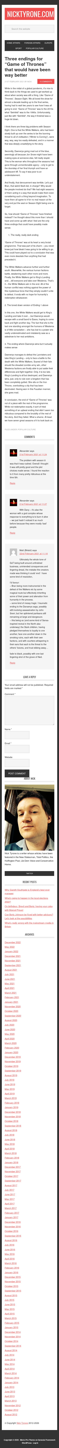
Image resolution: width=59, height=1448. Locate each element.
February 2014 (12, 1377)
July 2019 (9, 1079)
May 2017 (10, 1199)
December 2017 (13, 1166)
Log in (35, 1443)
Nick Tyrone (22, 1422)
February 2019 (12, 1102)
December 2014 (13, 1332)
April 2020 (10, 1038)
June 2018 (10, 1139)
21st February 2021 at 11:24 (33, 454)
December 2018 (13, 1112)
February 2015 (12, 1322)
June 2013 (10, 1391)
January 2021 (11, 1001)
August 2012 (11, 1414)
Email (8, 743)
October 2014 (11, 1341)
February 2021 (12, 997)
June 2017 (10, 1194)
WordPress (27, 1443)
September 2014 (13, 1345)
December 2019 (13, 1056)
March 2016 (10, 1263)
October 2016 (11, 1231)
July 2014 (9, 1354)
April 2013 (10, 1396)
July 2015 (9, 1299)
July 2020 (9, 1024)
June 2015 (10, 1304)
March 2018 (10, 1153)
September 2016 (13, 1235)
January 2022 (11, 951)
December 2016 (13, 1222)
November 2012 (13, 1405)
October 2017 (11, 1176)
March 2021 (10, 992)
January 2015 (11, 1327)
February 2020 (12, 1047)
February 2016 (12, 1267)
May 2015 (10, 1309)
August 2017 (11, 1185)
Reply (12, 483)
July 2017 (9, 1189)
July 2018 (9, 1134)
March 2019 (10, 1098)
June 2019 (10, 1084)
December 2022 (13, 942)
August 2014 (11, 1350)
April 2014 (10, 1368)
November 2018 (13, 1116)
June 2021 (10, 979)
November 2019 (13, 1061)
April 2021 (10, 988)
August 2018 (11, 1130)
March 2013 (10, 1400)
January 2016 (11, 1272)
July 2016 (9, 1244)
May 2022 (10, 946)
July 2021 (9, 974)
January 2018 (11, 1162)
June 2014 (10, 1359)
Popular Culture (27, 429)
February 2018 (12, 1157)
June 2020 (10, 1029)
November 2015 (13, 1281)
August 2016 (11, 1240)
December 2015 (13, 1276)
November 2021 (13, 960)
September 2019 (13, 1070)
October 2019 (11, 1066)
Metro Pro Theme (27, 1439)
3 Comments (46, 81)
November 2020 (13, 1006)
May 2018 (10, 1144)
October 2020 (11, 1011)
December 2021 (13, 956)
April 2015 (10, 1313)
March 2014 (10, 1373)
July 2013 (9, 1387)
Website (8, 757)
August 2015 (11, 1295)
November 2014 (13, 1336)
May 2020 (10, 1033)
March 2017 (10, 1208)
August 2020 (11, 1020)
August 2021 (11, 969)
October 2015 (11, 1286)
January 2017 (11, 1217)
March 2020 (10, 1043)
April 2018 (10, 1148)
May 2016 (10, 1254)
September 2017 (13, 1180)
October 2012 (11, 1409)
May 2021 (10, 983)
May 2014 (10, 1364)
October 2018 (11, 1121)
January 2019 (11, 1107)
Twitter (29, 873)
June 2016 (10, 1249)
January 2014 (11, 1382)
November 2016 (13, 1226)
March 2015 (10, 1318)
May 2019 (10, 1089)
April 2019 (10, 1093)
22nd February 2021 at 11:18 (34, 553)
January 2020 (11, 1052)
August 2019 (11, 1075)
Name (8, 729)
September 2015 (13, 1290)
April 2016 (10, 1258)
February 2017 (12, 1212)
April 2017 (10, 1203)
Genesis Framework (46, 1439)
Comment (10, 694)
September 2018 (13, 1125)
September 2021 (13, 965)
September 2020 (13, 1015)
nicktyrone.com (30, 13)
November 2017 (13, 1171)
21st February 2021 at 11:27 (33, 504)
